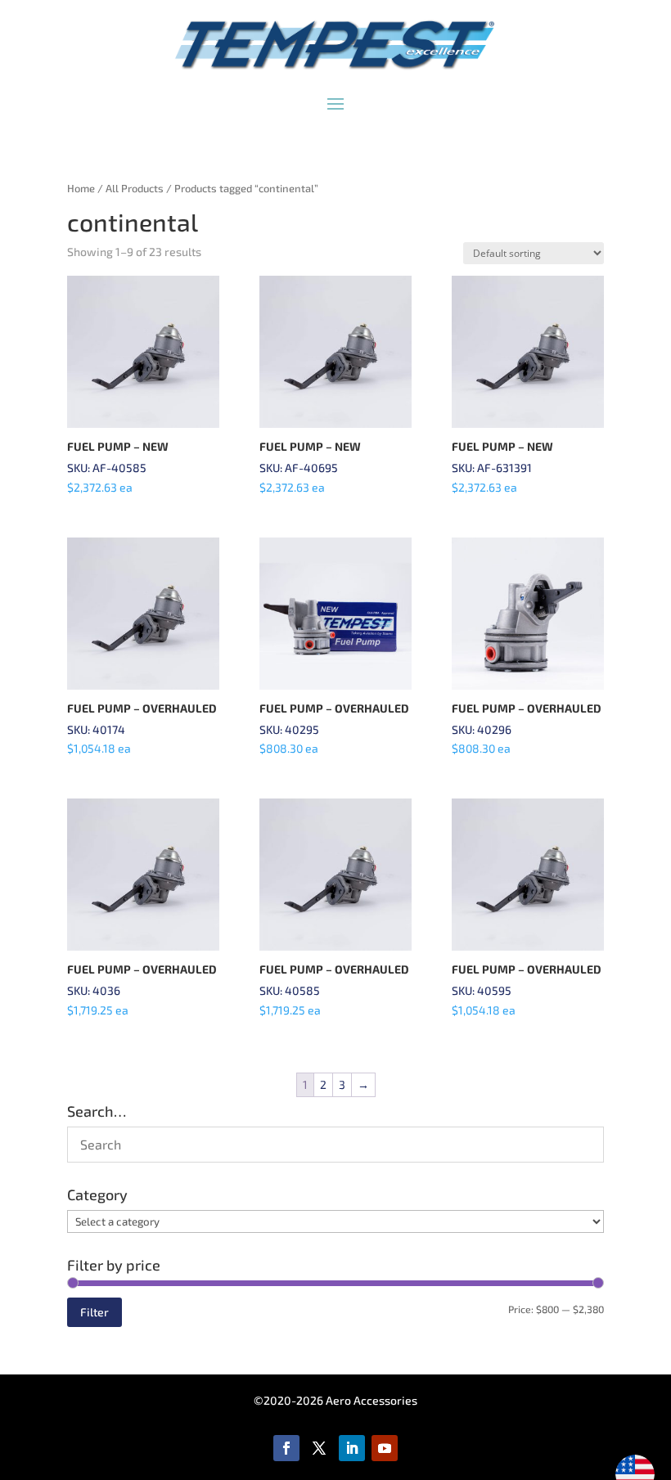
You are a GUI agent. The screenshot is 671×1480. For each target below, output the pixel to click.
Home (81, 188)
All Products (135, 188)
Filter (94, 1312)
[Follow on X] (319, 1448)
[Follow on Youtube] (385, 1448)
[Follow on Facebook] (286, 1448)
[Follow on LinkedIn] (352, 1448)
